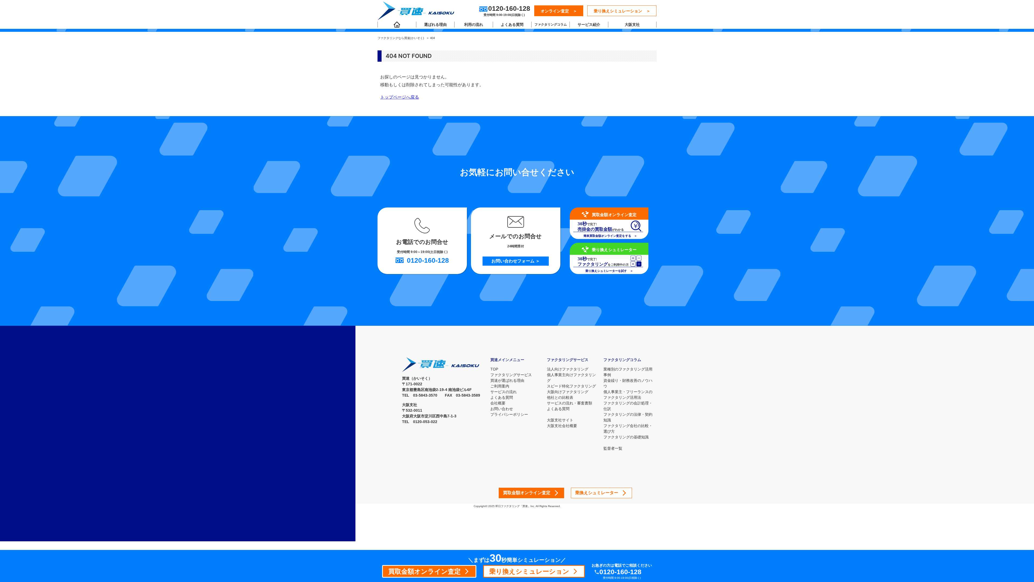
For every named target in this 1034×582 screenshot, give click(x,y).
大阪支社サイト (560, 420)
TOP (494, 369)
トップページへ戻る (399, 97)
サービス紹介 (589, 24)
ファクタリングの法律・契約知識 (627, 417)
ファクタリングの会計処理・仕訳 (627, 406)
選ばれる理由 (435, 24)
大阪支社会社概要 (562, 426)
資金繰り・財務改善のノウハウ (627, 383)
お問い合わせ (501, 409)
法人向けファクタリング (567, 369)
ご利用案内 (499, 386)
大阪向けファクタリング (567, 392)
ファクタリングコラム (551, 24)
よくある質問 (512, 24)
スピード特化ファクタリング (571, 386)
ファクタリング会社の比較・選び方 (627, 429)
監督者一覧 (612, 448)
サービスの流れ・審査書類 (569, 403)
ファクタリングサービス (511, 375)
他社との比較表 (560, 397)
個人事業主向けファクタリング (571, 378)
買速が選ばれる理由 (507, 380)
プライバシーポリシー (509, 414)
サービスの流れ (503, 392)
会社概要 (497, 403)
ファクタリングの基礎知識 (626, 437)
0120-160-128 (620, 572)
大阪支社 (632, 24)
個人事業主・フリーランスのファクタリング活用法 (627, 395)
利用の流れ (473, 24)
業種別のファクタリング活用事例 (627, 372)
